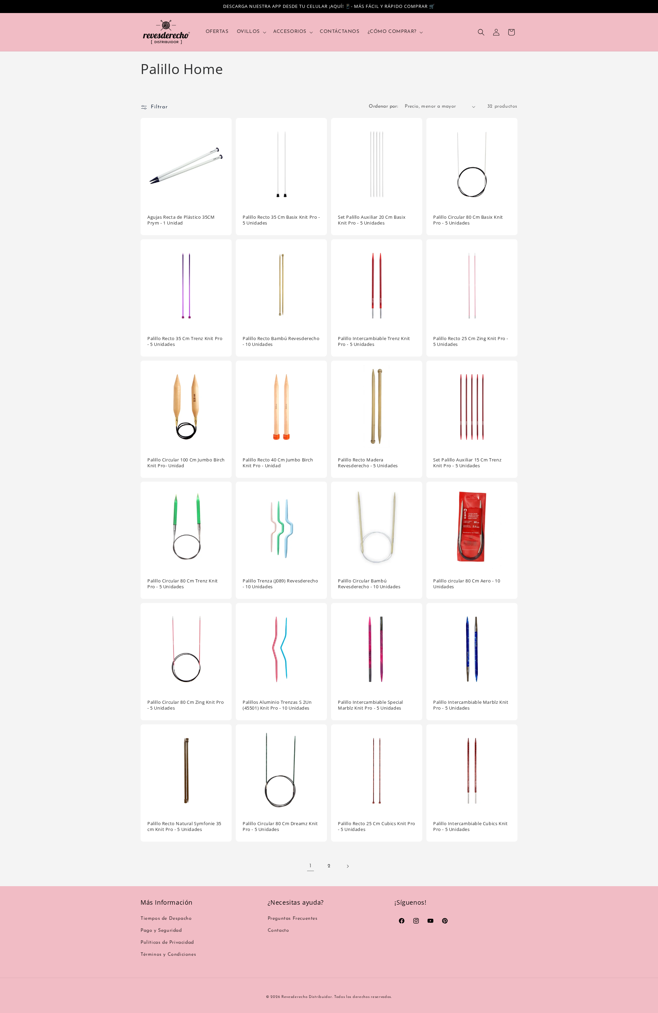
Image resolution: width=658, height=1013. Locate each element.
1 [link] (310, 866)
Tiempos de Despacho (166, 918)
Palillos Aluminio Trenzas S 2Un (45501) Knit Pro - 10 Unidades (277, 705)
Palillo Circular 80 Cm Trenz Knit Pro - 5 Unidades (182, 584)
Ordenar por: (383, 106)
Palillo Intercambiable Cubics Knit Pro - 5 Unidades (470, 826)
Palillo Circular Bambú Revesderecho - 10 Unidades (369, 584)
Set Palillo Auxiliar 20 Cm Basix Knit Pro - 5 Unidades (371, 220)
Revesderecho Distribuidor (306, 997)
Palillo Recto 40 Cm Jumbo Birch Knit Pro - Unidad (278, 463)
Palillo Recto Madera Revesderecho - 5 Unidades (368, 463)
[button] (251, 32)
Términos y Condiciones (168, 954)
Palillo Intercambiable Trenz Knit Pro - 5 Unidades (374, 341)
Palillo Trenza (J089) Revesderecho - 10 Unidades (280, 584)
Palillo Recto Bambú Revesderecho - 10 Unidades (281, 341)
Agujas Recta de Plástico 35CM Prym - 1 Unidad (181, 220)
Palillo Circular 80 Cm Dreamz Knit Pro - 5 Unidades (280, 826)
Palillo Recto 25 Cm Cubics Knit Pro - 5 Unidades (376, 826)
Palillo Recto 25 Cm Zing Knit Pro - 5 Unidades (470, 341)
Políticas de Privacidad (167, 942)
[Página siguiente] (347, 866)
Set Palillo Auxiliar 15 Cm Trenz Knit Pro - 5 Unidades (467, 463)
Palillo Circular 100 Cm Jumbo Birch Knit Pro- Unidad (186, 463)
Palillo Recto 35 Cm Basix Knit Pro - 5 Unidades (281, 220)
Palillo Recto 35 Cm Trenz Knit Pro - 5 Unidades (184, 341)
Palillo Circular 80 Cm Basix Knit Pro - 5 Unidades (468, 220)
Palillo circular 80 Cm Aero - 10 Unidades (466, 584)
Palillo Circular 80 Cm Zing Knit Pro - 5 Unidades (185, 705)
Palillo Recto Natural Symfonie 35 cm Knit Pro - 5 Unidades (184, 826)
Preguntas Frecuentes (293, 918)
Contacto (278, 930)
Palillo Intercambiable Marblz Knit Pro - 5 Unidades (470, 705)
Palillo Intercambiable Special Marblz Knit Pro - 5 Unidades (370, 705)
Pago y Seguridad (161, 930)
